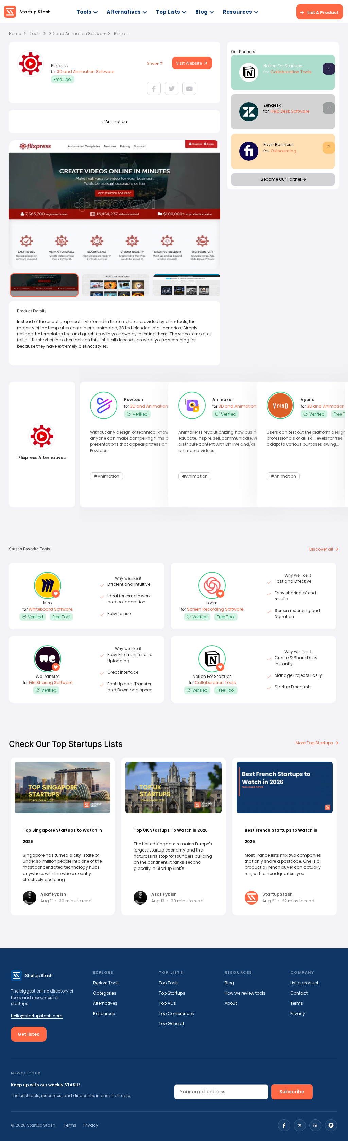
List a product (304, 983)
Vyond (308, 399)
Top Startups (172, 993)
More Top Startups (315, 743)
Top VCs (167, 1003)
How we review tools (245, 993)
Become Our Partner (281, 179)
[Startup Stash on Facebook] (284, 1125)
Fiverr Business (278, 144)
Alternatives (124, 11)
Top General (171, 1023)
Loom (212, 603)
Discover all (321, 549)
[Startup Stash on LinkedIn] (315, 1125)
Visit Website (189, 63)
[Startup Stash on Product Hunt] (331, 1125)
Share (153, 63)
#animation (114, 121)
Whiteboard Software (50, 609)
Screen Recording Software (215, 609)
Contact (299, 993)
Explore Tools (106, 983)
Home (15, 33)
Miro (47, 603)
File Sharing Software (50, 682)
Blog (201, 11)
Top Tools (169, 983)
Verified (140, 414)
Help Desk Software (290, 111)
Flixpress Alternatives (42, 457)
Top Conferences (176, 1013)
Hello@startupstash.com (37, 1016)
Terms (296, 1003)
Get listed (29, 1034)
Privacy (297, 1013)
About (231, 1003)
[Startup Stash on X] (300, 1125)
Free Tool (63, 79)
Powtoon (133, 399)
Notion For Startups (282, 66)
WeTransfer (47, 676)
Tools (83, 11)
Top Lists (168, 11)
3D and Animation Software (77, 33)
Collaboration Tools (291, 72)
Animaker (222, 399)
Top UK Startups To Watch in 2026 (171, 830)
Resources (237, 11)
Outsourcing (283, 151)
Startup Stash (35, 12)
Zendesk (272, 105)
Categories (104, 993)
